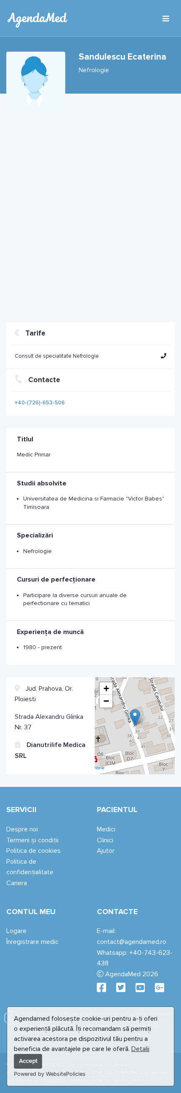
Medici (106, 829)
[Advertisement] (90, 213)
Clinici (105, 840)
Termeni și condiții (32, 840)
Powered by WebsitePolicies (49, 1074)
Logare (16, 931)
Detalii (140, 1049)
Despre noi (22, 829)
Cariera (16, 883)
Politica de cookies (33, 851)
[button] (163, 356)
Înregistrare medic (32, 942)
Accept (28, 1060)
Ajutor (105, 851)
